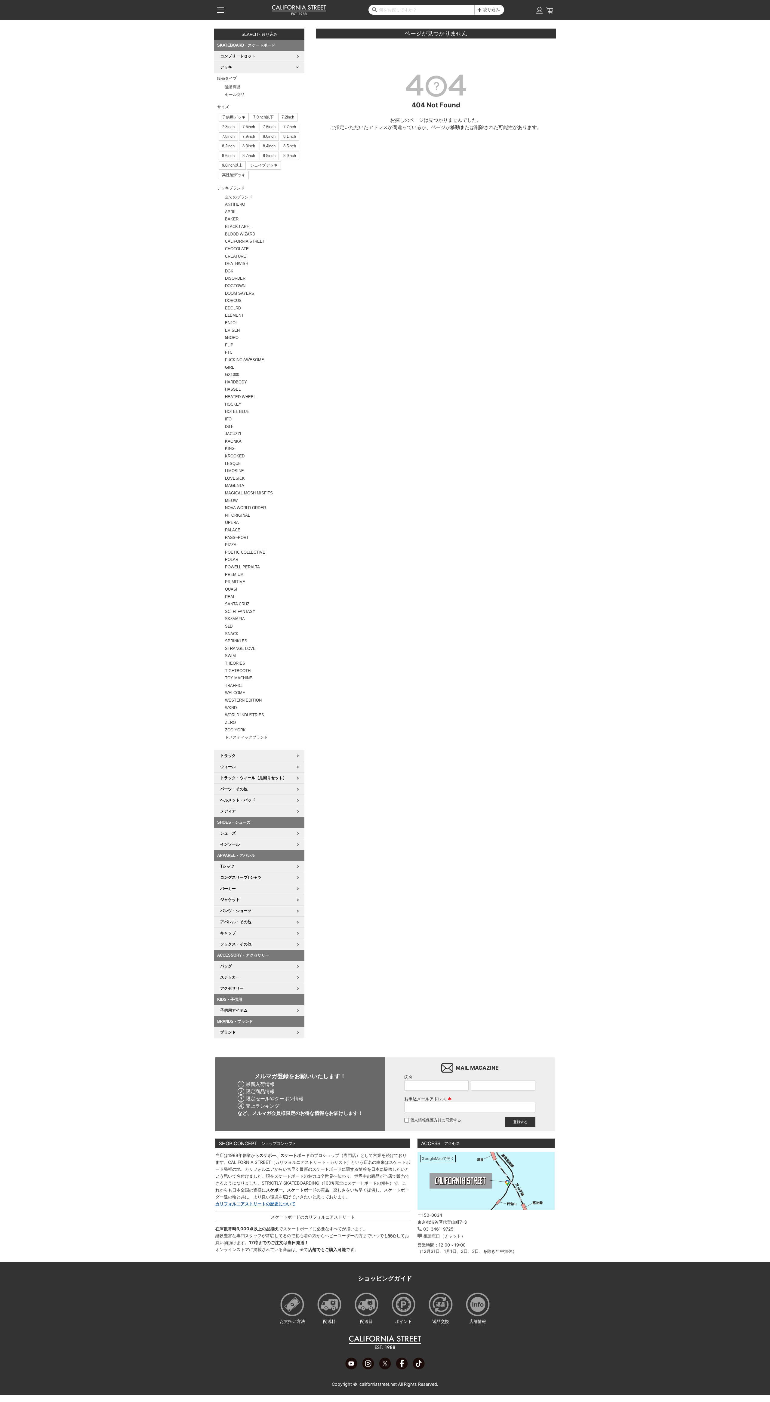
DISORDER (235, 278)
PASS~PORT (237, 537)
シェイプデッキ (264, 165)
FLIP (229, 345)
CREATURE (235, 256)
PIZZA (230, 545)
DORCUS (233, 300)
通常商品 (233, 87)
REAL (230, 597)
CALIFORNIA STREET (245, 241)
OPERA (232, 522)
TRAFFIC (233, 685)
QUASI (231, 589)
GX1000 (232, 374)
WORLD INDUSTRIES (244, 715)
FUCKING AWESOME (244, 360)
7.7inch (289, 127)
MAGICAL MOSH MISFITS (249, 493)
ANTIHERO (235, 204)
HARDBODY (236, 382)
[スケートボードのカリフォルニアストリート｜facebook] (402, 1368)
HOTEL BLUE (237, 411)
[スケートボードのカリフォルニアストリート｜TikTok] (419, 1368)
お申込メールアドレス (428, 1098)
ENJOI (231, 323)
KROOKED (235, 456)
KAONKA (233, 441)
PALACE (232, 530)
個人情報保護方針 (426, 1120)
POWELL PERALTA (242, 567)
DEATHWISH (236, 263)
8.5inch (289, 146)
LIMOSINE (234, 471)
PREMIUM (234, 574)
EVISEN (232, 330)
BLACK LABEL (238, 226)
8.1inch (289, 136)
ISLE (229, 426)
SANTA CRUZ (237, 604)
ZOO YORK (235, 730)
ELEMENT (234, 315)
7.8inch (228, 136)
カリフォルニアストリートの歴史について (255, 1203)
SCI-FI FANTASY (240, 611)
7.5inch (248, 127)
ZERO (230, 722)
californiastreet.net (378, 1384)
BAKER (232, 219)
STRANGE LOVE (240, 648)
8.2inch (228, 146)
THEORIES (235, 663)
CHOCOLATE (237, 249)
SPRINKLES (236, 641)
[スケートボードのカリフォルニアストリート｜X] (385, 1368)
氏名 (408, 1077)
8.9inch (289, 155)
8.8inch (269, 155)
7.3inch (228, 127)
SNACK (232, 634)
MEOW (231, 500)
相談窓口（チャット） (444, 1235)
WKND (231, 708)
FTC (229, 352)
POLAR (231, 559)
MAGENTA (234, 485)
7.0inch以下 (263, 117)
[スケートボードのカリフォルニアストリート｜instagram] (368, 1368)
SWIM (230, 655)
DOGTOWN (235, 286)
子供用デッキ (233, 117)
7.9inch (248, 136)
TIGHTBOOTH (238, 671)
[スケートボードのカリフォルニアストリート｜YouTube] (351, 1368)
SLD (229, 626)
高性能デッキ (233, 175)
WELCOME (235, 692)
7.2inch (288, 117)
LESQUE (233, 463)
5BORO (232, 337)
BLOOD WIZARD (240, 234)
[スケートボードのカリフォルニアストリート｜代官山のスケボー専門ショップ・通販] (299, 14)
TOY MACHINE (238, 678)
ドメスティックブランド (246, 737)
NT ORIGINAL (237, 515)
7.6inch (269, 127)
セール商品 (235, 94)
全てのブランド (238, 197)
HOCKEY (233, 404)
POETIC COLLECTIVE (245, 552)
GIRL (229, 367)
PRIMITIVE (235, 582)
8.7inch (248, 155)
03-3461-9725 (438, 1228)
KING (230, 448)
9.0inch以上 (232, 165)
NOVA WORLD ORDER (245, 508)
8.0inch (269, 136)
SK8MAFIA (235, 618)
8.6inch (228, 155)
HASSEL (233, 389)
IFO (228, 419)
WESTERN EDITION (243, 700)
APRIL (230, 212)
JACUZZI (233, 434)
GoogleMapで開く (438, 1158)
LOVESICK (235, 478)
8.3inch (248, 146)
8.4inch (269, 146)
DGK (229, 271)
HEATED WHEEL (240, 397)
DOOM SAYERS (239, 293)
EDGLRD (233, 308)
